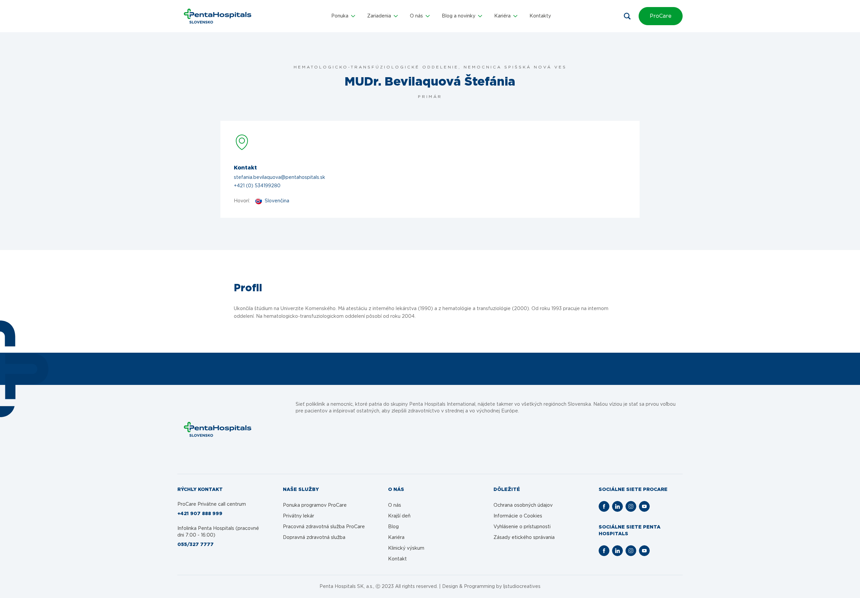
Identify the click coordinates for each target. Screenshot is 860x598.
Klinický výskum (406, 548)
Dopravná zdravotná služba (314, 537)
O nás (394, 505)
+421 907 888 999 (199, 513)
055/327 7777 (195, 544)
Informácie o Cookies (517, 516)
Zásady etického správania (524, 537)
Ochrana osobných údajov (523, 505)
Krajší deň (399, 516)
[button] (343, 16)
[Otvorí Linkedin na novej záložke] (617, 506)
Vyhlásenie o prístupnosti (522, 527)
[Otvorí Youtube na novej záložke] (644, 506)
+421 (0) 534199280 (257, 186)
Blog (393, 527)
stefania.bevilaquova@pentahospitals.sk (279, 177)
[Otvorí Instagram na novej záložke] (631, 506)
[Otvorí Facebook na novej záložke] (604, 506)
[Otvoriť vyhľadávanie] (627, 16)
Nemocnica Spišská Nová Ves (515, 67)
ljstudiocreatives (522, 586)
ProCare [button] (661, 16)
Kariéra (396, 537)
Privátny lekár (298, 516)
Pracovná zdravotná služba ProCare (324, 527)
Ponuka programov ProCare (315, 505)
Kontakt (397, 559)
